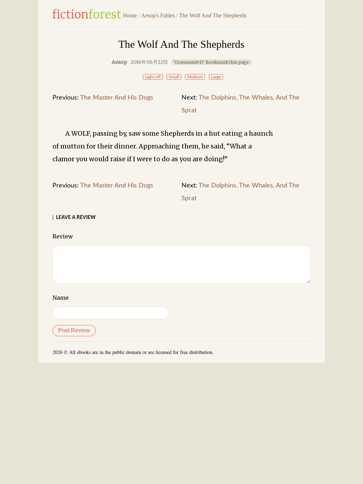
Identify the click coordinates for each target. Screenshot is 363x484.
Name (60, 297)
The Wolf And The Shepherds (212, 15)
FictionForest (86, 14)
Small (174, 77)
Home (130, 15)
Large (216, 77)
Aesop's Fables (158, 15)
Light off (153, 77)
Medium (195, 77)
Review (62, 236)
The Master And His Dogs (116, 98)
